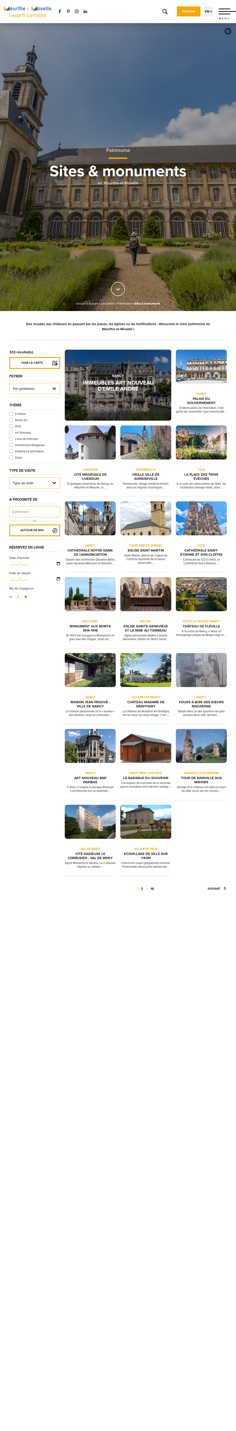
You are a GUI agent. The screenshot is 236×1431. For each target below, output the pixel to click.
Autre (18, 458)
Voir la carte (32, 363)
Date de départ (20, 573)
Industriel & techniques (29, 451)
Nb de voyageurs (21, 588)
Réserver (188, 11)
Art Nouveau (23, 433)
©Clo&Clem (227, 31)
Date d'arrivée (19, 558)
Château (20, 414)
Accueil (81, 303)
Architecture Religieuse (30, 445)
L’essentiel (107, 303)
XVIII (18, 426)
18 (152, 889)
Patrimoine (118, 150)
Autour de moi (32, 530)
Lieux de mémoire (26, 439)
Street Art (21, 420)
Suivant (214, 889)
